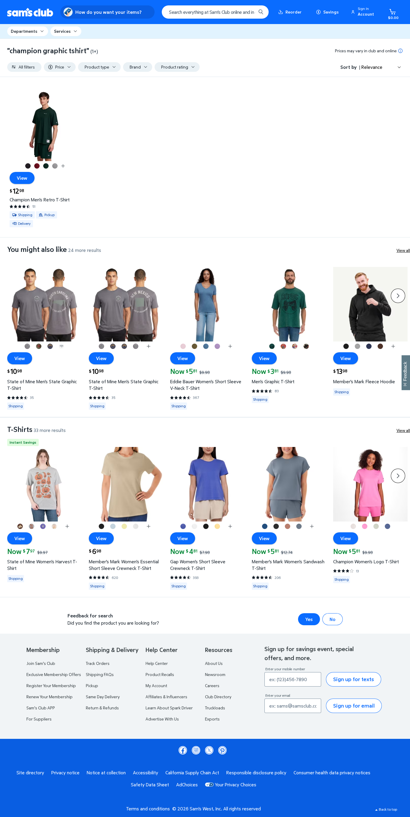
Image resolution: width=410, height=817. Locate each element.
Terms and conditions (148, 808)
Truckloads (215, 708)
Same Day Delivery (103, 696)
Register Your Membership (51, 685)
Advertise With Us (162, 719)
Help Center (157, 663)
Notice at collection (106, 772)
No (333, 619)
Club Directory (218, 696)
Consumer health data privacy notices (332, 772)
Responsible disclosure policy (256, 772)
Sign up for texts (353, 679)
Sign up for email (354, 705)
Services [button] (62, 31)
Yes (309, 619)
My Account (156, 685)
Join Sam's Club (40, 663)
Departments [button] (24, 31)
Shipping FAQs (100, 674)
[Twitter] (209, 750)
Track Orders (98, 663)
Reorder (293, 12)
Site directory (30, 772)
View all (403, 250)
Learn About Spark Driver (169, 708)
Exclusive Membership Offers (53, 674)
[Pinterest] (222, 750)
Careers (212, 685)
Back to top (388, 809)
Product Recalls (160, 674)
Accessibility (145, 772)
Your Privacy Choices (235, 784)
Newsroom (215, 674)
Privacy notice (65, 772)
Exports (212, 719)
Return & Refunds (102, 708)
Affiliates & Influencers (166, 696)
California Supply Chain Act (192, 772)
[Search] (261, 12)
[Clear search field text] (247, 12)
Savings (331, 12)
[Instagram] (196, 750)
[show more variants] (63, 166)
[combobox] (215, 12)
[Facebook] (182, 750)
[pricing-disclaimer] (400, 50)
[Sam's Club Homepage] (30, 12)
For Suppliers (39, 719)
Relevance (371, 67)
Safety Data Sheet (150, 784)
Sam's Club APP (40, 708)
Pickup (92, 685)
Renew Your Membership (49, 696)
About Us (214, 663)
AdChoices (187, 784)
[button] (363, 12)
